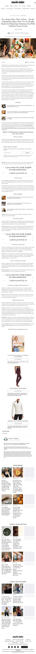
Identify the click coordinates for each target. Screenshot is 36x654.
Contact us (28, 639)
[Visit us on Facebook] (15, 647)
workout (6, 180)
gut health (4, 433)
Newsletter (32, 62)
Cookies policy (15, 642)
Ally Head (10, 438)
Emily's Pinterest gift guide (8, 325)
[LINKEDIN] (15, 438)
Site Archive (8, 639)
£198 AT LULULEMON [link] (18, 423)
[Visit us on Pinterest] (18, 647)
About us (22, 642)
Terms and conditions (9, 641)
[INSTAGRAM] (14, 438)
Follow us (28, 62)
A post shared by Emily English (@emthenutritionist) (18, 168)
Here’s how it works (28, 36)
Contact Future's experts (18, 639)
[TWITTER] (12, 438)
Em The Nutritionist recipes (10, 126)
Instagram (28, 456)
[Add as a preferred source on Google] (27, 647)
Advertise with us (19, 641)
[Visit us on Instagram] (12, 647)
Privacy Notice (29, 155)
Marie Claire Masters (18, 8)
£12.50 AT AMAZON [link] (18, 359)
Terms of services (14, 155)
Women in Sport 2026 (9, 8)
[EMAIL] (16, 438)
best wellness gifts (25, 323)
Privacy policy (28, 641)
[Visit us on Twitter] (9, 647)
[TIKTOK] (18, 438)
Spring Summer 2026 (25, 8)
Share (4, 62)
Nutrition (23, 15)
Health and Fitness (15, 15)
